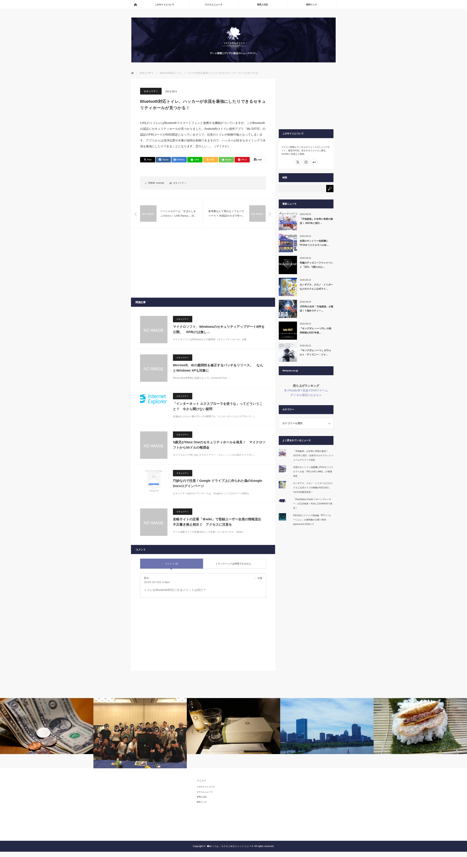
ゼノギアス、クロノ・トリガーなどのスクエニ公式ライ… (316, 286)
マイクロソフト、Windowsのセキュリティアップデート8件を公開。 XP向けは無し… (219, 329)
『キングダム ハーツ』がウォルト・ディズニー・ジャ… (315, 352)
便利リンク (311, 4)
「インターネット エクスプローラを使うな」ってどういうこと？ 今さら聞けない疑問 (218, 406)
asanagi (160, 183)
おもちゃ (316, 395)
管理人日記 (262, 4)
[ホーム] (135, 4)
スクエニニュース (213, 4)
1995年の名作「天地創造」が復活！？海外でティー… (316, 308)
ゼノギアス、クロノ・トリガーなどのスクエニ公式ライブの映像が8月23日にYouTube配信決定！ (313, 487)
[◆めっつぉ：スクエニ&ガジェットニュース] (233, 61)
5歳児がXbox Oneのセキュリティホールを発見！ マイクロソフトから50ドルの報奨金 (219, 444)
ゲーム (323, 390)
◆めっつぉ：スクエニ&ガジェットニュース (230, 846)
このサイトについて (164, 4)
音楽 (305, 390)
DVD (314, 390)
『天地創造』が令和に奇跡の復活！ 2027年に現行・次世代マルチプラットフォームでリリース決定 (313, 455)
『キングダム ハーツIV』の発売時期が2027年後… (315, 330)
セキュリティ (151, 91)
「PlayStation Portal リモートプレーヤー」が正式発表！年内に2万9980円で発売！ (312, 503)
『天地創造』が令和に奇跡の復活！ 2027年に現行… (316, 221)
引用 (259, 578)
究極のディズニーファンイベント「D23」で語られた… (316, 264)
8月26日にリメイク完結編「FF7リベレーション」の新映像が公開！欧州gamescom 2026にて (312, 519)
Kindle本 (294, 390)
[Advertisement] (203, 263)
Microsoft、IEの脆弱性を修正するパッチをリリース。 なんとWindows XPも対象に (218, 367)
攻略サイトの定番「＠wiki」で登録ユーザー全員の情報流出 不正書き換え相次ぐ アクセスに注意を (219, 521)
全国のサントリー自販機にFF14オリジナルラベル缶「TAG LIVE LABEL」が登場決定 (313, 471)
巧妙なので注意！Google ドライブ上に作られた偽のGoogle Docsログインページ (217, 483)
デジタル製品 (299, 395)
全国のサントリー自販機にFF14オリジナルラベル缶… (314, 242)
